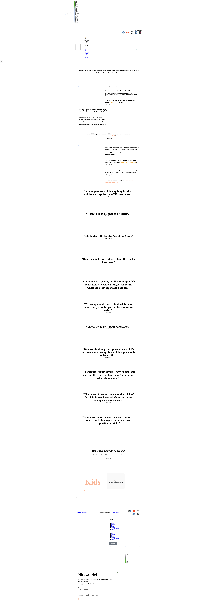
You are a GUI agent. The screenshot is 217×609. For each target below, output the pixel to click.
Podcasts (86, 40)
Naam (79, 587)
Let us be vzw (116, 512)
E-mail (79, 593)
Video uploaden (89, 55)
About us (86, 38)
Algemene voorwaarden (82, 512)
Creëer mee (87, 42)
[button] (105, 47)
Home (85, 37)
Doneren (137, 49)
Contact (86, 45)
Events (86, 41)
